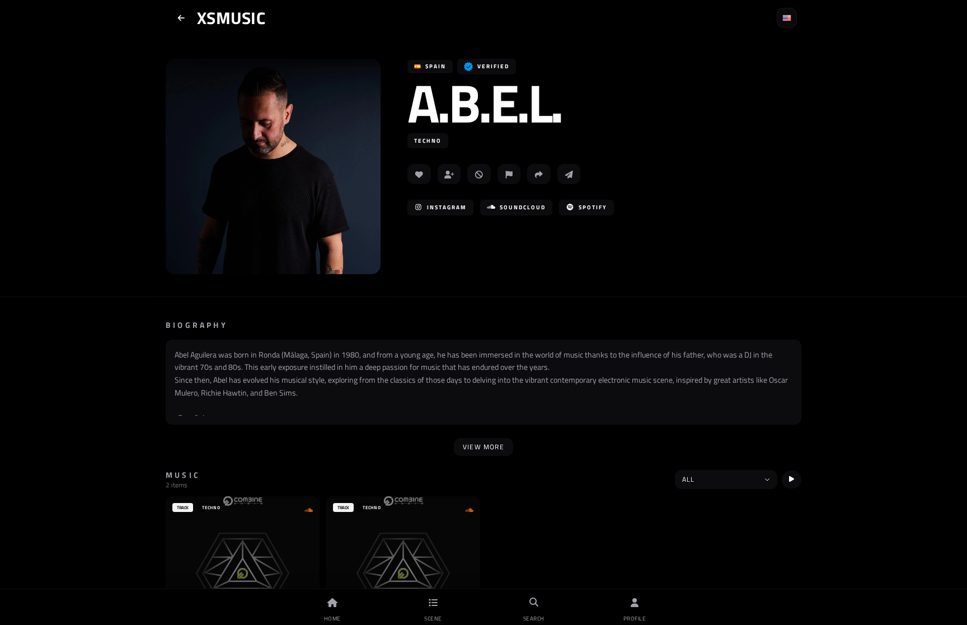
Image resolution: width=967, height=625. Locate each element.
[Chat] (569, 174)
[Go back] (181, 18)
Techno (428, 141)
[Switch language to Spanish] (787, 18)
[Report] (509, 174)
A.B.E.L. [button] (484, 102)
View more (483, 446)
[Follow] (449, 174)
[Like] (419, 174)
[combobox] (726, 479)
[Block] (479, 174)
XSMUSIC (231, 18)
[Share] (539, 174)
